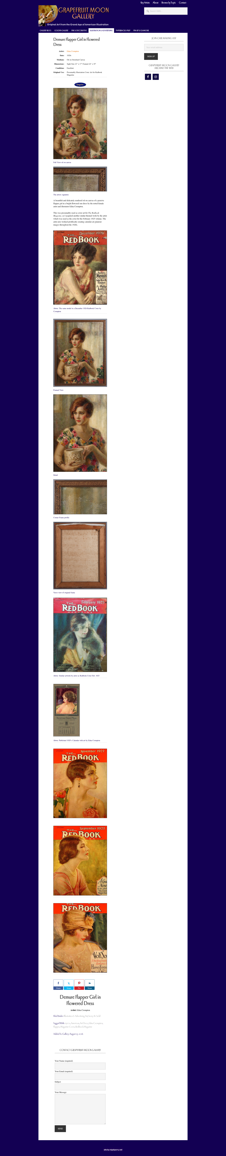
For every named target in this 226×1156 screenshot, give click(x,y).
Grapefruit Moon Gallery (73, 15)
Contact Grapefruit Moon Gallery (80, 1050)
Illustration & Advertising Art (76, 1016)
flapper (56, 1027)
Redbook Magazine (83, 1027)
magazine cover (67, 1027)
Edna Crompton (73, 51)
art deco (84, 1023)
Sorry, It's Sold (94, 1016)
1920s (67, 1023)
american (75, 1023)
